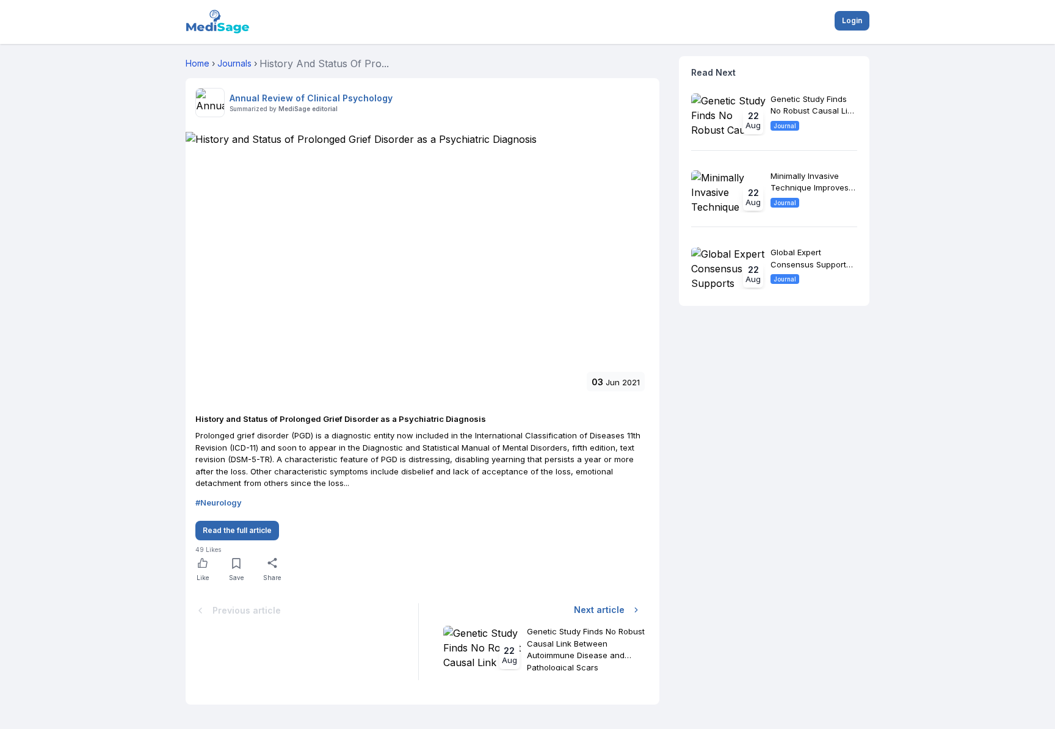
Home (197, 63)
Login (852, 20)
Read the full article (237, 530)
